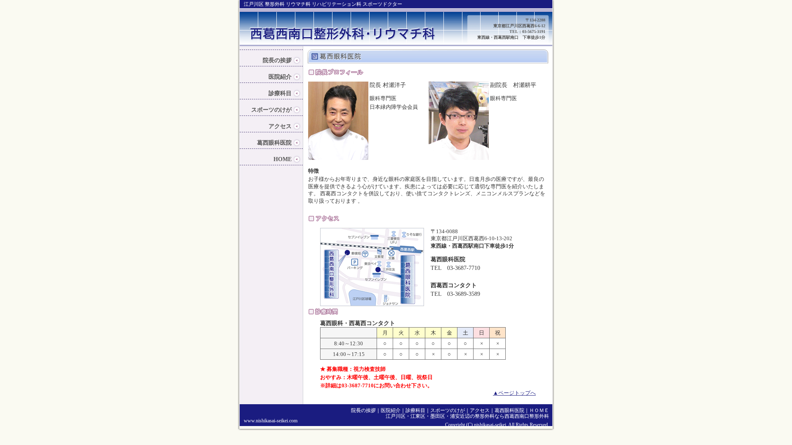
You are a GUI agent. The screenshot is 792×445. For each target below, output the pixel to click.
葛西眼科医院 (274, 143)
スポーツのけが (271, 110)
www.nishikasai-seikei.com (270, 421)
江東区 (417, 416)
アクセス (280, 126)
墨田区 (437, 416)
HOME (282, 159)
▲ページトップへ (514, 393)
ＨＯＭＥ (539, 410)
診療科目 (280, 93)
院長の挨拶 (277, 60)
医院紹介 (280, 77)
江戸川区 (395, 416)
